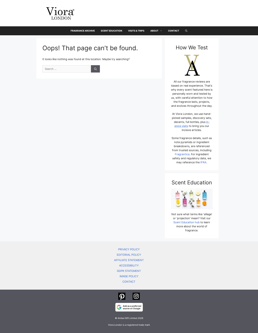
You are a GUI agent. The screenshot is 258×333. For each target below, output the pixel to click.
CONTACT (173, 30)
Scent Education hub (186, 222)
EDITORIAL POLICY (129, 254)
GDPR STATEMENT (129, 270)
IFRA (203, 162)
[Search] (95, 69)
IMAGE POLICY (129, 276)
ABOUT (154, 30)
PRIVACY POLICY (129, 249)
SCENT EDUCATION (111, 30)
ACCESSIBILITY (129, 265)
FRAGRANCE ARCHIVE (83, 30)
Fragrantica (182, 154)
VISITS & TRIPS (136, 30)
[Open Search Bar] (186, 30)
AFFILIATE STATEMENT (129, 260)
